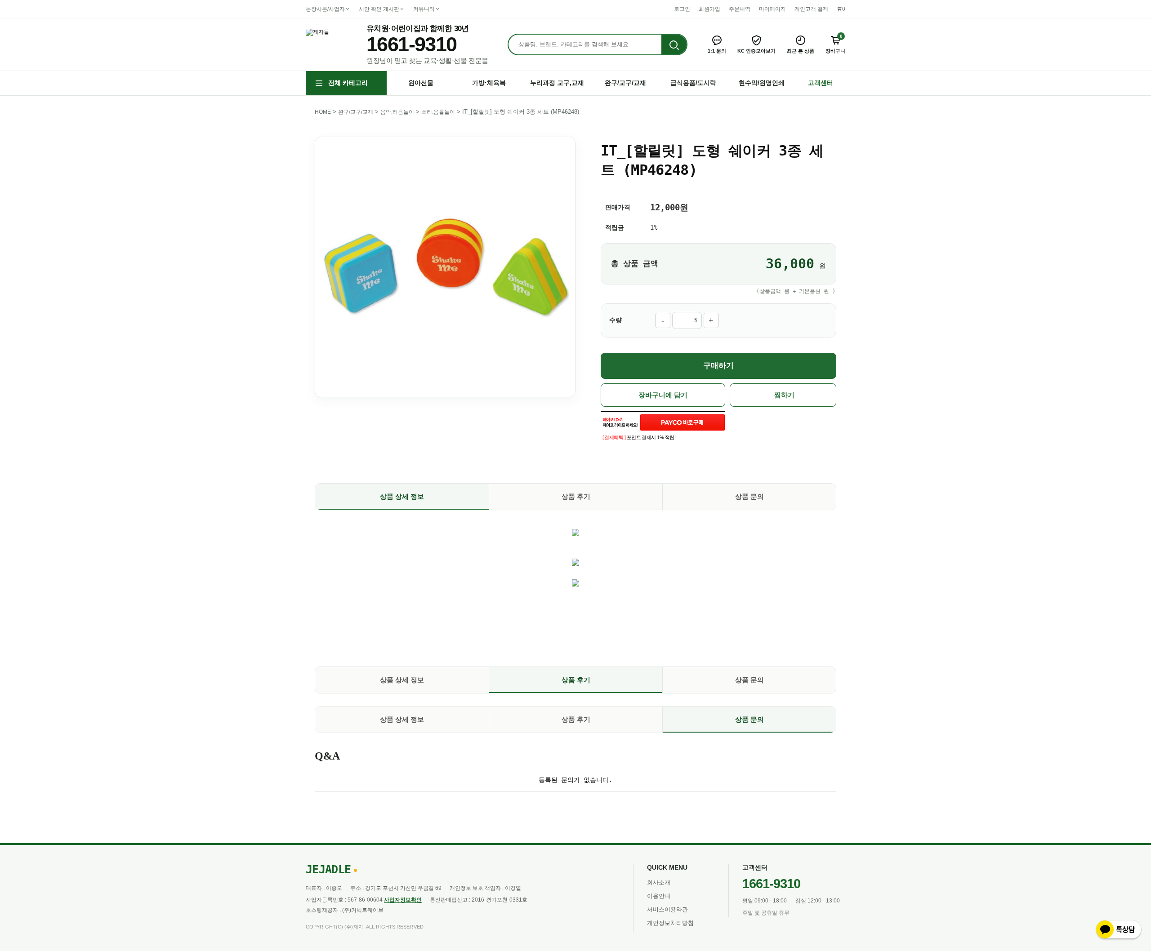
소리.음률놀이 (438, 112)
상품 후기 (576, 496)
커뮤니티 (424, 9)
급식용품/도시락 (693, 82)
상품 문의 (749, 496)
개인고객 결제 (811, 9)
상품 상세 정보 (402, 496)
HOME (323, 112)
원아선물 (420, 82)
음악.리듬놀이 (397, 112)
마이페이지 (772, 9)
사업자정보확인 (403, 900)
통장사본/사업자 (325, 9)
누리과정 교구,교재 (557, 82)
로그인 (682, 9)
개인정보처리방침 (670, 923)
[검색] (674, 45)
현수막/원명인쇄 (762, 82)
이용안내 (658, 896)
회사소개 (658, 882)
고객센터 (820, 82)
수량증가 (711, 320)
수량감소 (662, 320)
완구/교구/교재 (625, 82)
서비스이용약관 (667, 909)
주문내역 (739, 9)
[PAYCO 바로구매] (682, 422)
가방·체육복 (489, 82)
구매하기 (718, 365)
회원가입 (709, 9)
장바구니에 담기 (662, 395)
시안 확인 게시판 (379, 9)
